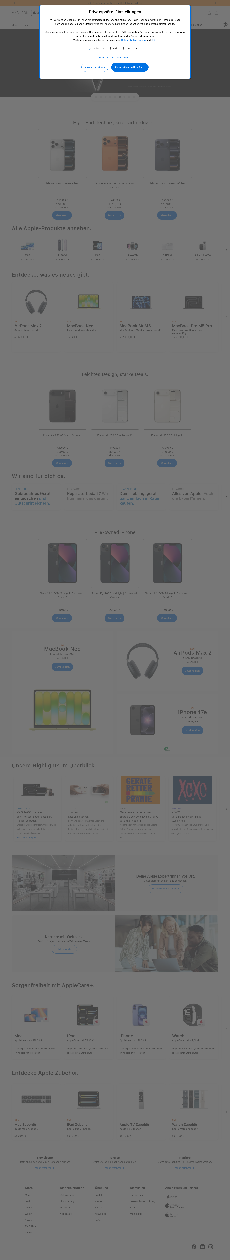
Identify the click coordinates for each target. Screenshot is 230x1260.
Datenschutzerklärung (133, 40)
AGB (153, 40)
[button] (115, 57)
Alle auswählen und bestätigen (130, 67)
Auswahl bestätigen (95, 67)
